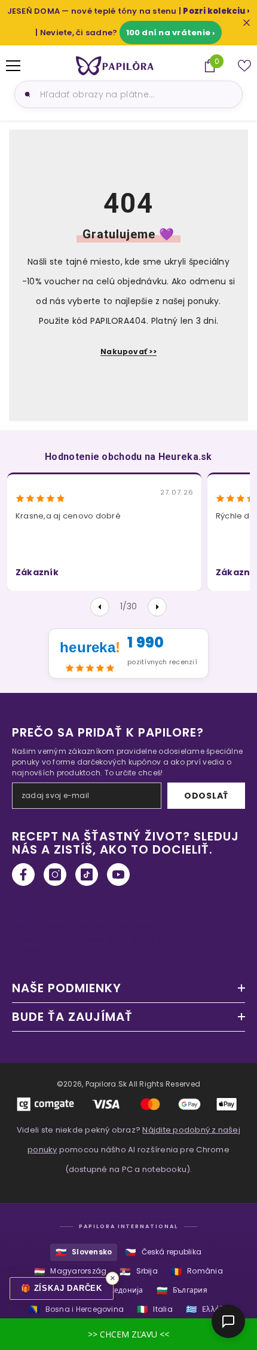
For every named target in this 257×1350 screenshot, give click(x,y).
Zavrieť (246, 23)
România (197, 1271)
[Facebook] (23, 874)
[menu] (13, 66)
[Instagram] (55, 874)
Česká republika (163, 1252)
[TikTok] (86, 874)
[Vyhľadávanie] (25, 94)
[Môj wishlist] (244, 65)
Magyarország (70, 1271)
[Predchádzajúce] (99, 606)
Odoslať (206, 796)
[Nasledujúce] (157, 606)
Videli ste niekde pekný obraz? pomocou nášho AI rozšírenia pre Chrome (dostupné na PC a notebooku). (128, 1149)
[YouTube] (118, 874)
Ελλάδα (207, 1309)
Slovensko (84, 1252)
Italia (155, 1309)
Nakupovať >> (128, 351)
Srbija (139, 1271)
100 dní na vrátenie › (170, 32)
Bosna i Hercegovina (76, 1309)
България (182, 1290)
